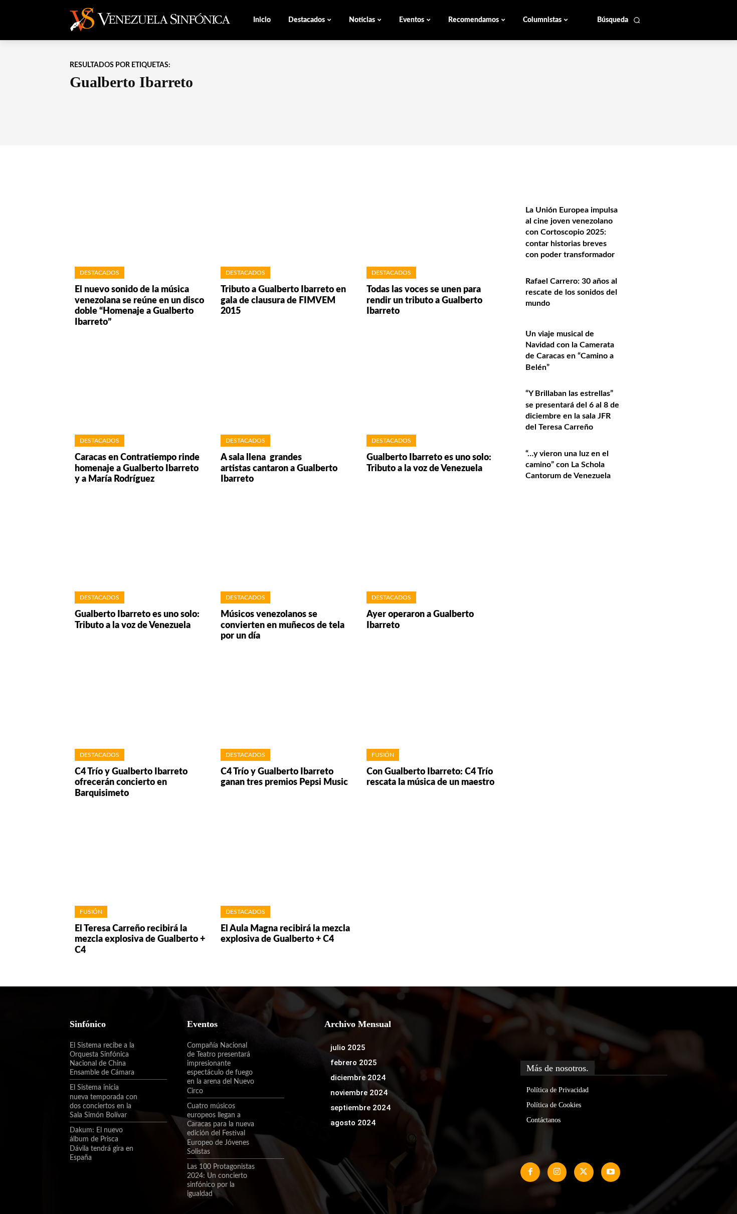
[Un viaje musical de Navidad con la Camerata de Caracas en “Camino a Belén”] (646, 344)
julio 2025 (347, 1047)
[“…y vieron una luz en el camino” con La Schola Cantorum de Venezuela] (646, 464)
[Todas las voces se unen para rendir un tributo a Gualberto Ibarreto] (429, 216)
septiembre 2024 (360, 1107)
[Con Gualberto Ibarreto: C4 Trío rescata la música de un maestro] (429, 698)
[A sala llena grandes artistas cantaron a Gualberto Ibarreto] (283, 384)
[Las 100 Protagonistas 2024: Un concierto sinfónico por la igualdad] (269, 1175)
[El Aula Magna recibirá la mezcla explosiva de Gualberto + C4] (283, 855)
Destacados (99, 273)
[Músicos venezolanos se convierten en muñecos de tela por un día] (283, 541)
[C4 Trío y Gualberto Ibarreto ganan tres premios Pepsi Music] (283, 698)
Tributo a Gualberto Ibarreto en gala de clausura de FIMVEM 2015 (283, 300)
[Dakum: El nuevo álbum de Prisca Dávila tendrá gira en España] (152, 1139)
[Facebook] (529, 1171)
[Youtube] (610, 1171)
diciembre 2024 (358, 1077)
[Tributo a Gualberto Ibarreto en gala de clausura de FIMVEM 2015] (283, 216)
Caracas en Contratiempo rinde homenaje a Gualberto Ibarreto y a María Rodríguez (137, 468)
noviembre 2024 (359, 1092)
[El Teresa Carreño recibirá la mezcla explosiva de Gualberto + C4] (138, 855)
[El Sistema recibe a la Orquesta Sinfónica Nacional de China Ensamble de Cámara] (152, 1054)
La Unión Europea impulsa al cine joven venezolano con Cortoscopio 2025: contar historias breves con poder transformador (571, 232)
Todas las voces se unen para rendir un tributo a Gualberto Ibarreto (424, 300)
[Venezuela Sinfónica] (137, 20)
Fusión (383, 755)
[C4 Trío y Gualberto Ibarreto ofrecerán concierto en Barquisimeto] (138, 698)
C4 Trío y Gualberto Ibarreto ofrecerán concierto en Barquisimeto (131, 782)
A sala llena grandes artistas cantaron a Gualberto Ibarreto (279, 468)
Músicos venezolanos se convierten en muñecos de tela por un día (282, 625)
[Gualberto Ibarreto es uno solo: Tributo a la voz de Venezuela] (429, 384)
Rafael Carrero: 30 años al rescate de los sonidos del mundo (571, 292)
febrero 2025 (353, 1062)
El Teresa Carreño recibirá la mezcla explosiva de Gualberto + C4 (140, 939)
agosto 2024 (353, 1122)
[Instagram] (557, 1171)
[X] (583, 1171)
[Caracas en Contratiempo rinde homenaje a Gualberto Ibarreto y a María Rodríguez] (138, 384)
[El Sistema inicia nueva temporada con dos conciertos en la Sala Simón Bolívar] (152, 1096)
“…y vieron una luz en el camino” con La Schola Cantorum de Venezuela (568, 465)
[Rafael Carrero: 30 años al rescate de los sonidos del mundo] (646, 292)
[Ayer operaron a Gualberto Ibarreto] (429, 541)
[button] (619, 20)
